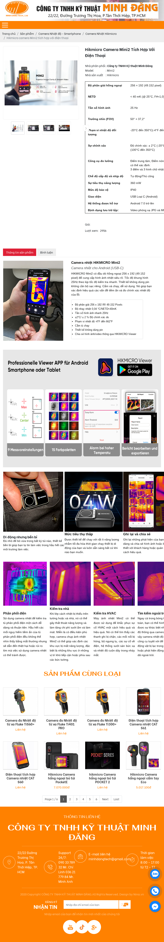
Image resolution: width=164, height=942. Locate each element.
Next (105, 803)
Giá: (87, 228)
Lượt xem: (91, 234)
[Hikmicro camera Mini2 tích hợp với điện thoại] (18, 128)
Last (116, 803)
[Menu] (5, 25)
